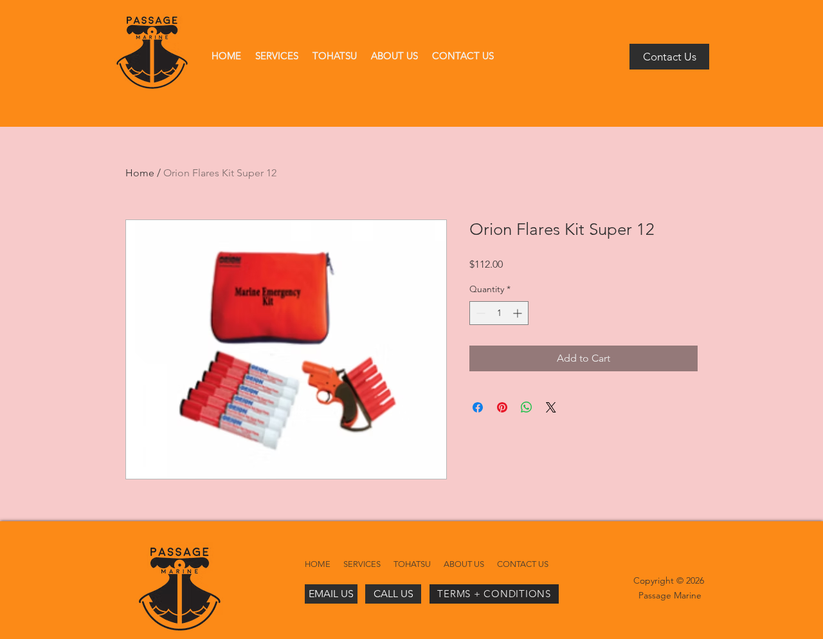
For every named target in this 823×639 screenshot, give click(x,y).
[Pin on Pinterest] (502, 407)
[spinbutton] (499, 313)
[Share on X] (551, 407)
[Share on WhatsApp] (526, 407)
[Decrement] (479, 313)
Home (139, 173)
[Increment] (519, 313)
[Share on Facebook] (477, 407)
